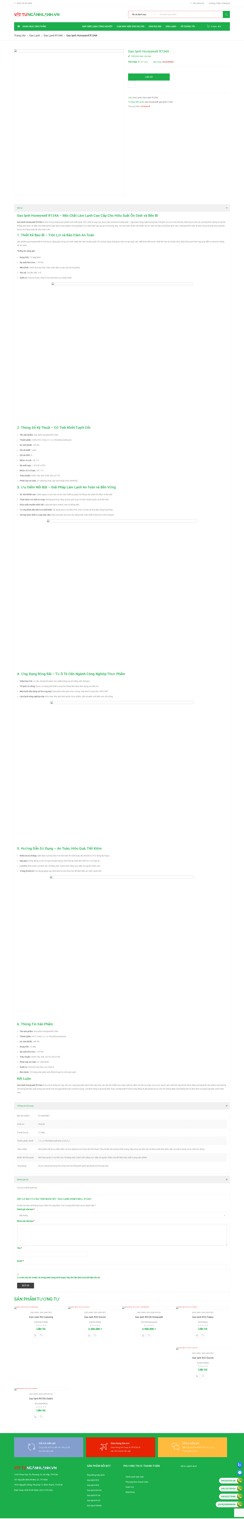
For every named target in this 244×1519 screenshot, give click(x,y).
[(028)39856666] (240, 1504)
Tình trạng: (132, 62)
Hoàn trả (130, 1487)
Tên (19, 1248)
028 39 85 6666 (31, 1490)
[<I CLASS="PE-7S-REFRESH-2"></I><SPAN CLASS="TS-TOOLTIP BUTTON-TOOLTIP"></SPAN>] (131, 84)
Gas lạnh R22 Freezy (202, 1317)
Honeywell (145, 106)
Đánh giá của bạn (26, 1209)
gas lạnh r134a (166, 102)
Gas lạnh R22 (93, 1480)
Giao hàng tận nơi (120, 1443)
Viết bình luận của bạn (141, 56)
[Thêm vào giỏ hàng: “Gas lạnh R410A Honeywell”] (143, 1335)
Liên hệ (149, 77)
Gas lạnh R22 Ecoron (203, 1357)
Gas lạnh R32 (93, 1485)
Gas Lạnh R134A (53, 35)
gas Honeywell (151, 102)
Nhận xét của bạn (26, 1221)
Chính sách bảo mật (135, 1477)
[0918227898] (240, 1496)
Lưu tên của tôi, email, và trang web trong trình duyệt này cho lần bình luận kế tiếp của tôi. (58, 1277)
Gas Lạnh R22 (46, 1312)
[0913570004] (240, 1488)
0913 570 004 (46, 1490)
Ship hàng (130, 1492)
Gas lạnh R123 (93, 1500)
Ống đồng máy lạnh (96, 1475)
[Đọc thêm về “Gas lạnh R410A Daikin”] (35, 1416)
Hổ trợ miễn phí (191, 1443)
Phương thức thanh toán (137, 1482)
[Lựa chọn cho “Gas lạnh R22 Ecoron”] (197, 1376)
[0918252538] (240, 1480)
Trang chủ (20, 35)
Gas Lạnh (34, 35)
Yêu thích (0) (198, 3)
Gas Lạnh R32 (100, 1312)
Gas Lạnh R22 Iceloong (41, 1317)
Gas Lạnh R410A (154, 1312)
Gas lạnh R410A (94, 1490)
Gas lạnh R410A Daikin (41, 1398)
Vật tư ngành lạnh (188, 1466)
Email (20, 1261)
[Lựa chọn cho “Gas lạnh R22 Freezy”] (197, 1335)
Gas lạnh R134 (93, 1495)
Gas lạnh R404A (94, 1505)
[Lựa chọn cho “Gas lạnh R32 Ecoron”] (89, 1335)
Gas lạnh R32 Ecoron (95, 1317)
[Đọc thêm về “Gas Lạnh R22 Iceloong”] (35, 1335)
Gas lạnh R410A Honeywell (149, 1317)
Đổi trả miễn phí (47, 1443)
